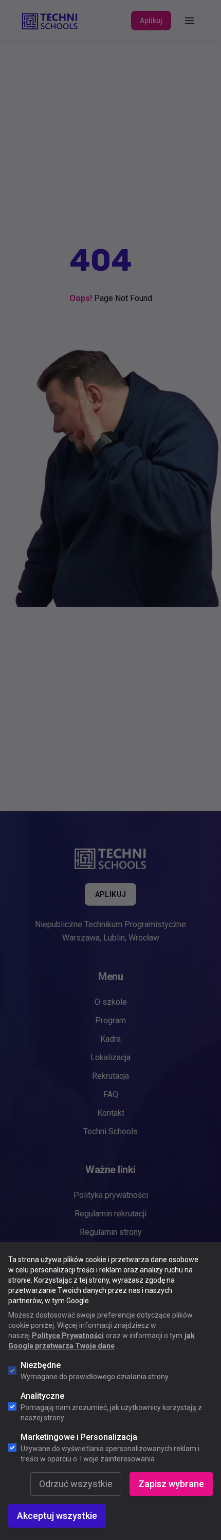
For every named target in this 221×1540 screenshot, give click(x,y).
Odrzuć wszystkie (76, 1483)
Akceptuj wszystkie (57, 1515)
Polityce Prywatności (68, 1335)
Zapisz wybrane (171, 1483)
